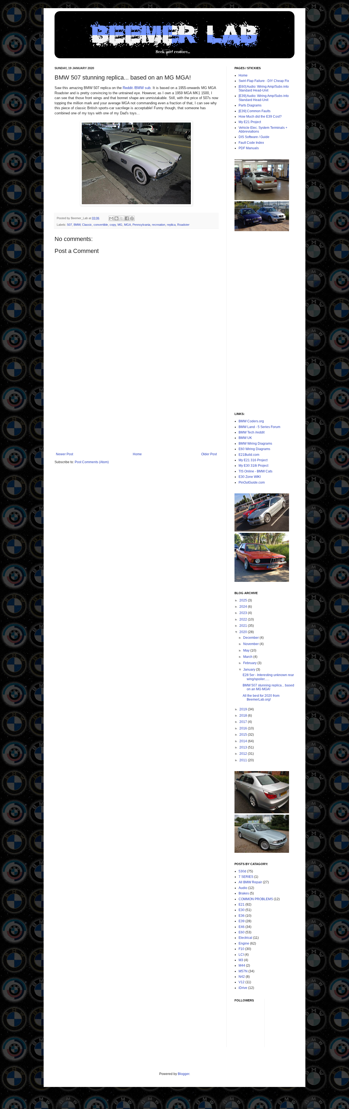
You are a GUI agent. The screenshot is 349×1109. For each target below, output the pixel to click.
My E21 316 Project (253, 460)
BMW (77, 224)
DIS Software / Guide (254, 137)
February (250, 663)
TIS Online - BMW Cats (255, 471)
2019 (243, 709)
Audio (243, 888)
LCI (241, 955)
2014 (243, 741)
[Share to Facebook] (127, 218)
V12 (242, 982)
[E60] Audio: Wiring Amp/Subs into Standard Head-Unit (264, 88)
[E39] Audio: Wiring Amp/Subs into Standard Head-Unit (264, 98)
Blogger (183, 1074)
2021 (243, 626)
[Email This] (111, 218)
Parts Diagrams (250, 105)
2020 (243, 632)
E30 (242, 910)
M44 (242, 965)
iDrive (243, 988)
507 (69, 224)
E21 (242, 904)
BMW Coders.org (251, 421)
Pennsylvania (141, 224)
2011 (243, 760)
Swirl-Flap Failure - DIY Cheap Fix (264, 81)
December (251, 638)
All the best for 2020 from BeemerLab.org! (261, 697)
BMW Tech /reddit (251, 432)
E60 (242, 932)
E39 (242, 921)
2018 (243, 715)
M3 (241, 960)
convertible (101, 224)
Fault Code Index (251, 143)
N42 (242, 977)
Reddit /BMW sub (137, 88)
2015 (243, 735)
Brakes (244, 893)
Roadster (183, 224)
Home (137, 454)
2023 (243, 613)
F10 (241, 949)
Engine (244, 943)
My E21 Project (250, 122)
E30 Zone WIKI (250, 477)
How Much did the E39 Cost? (260, 116)
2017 (243, 722)
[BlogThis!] (116, 218)
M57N (243, 971)
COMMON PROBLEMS (256, 899)
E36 (242, 916)
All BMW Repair (250, 882)
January (249, 669)
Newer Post (64, 454)
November (251, 644)
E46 (242, 927)
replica (171, 224)
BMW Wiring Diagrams (255, 443)
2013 (243, 747)
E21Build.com (249, 455)
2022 (243, 619)
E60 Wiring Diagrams (254, 449)
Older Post (209, 454)
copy (113, 224)
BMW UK (245, 438)
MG (120, 224)
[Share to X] (121, 218)
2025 (243, 600)
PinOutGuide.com (252, 482)
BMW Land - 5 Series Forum (259, 427)
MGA (127, 224)
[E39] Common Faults (254, 111)
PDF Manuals (249, 148)
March (248, 657)
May (246, 650)
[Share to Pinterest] (132, 218)
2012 (243, 754)
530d (242, 871)
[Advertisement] (136, 411)
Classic (87, 224)
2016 (243, 728)
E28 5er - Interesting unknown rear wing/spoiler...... (268, 677)
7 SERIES (246, 877)
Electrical (245, 938)
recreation (158, 224)
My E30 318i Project (253, 466)
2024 (243, 607)
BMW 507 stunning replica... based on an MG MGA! (268, 687)
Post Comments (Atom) (92, 462)
